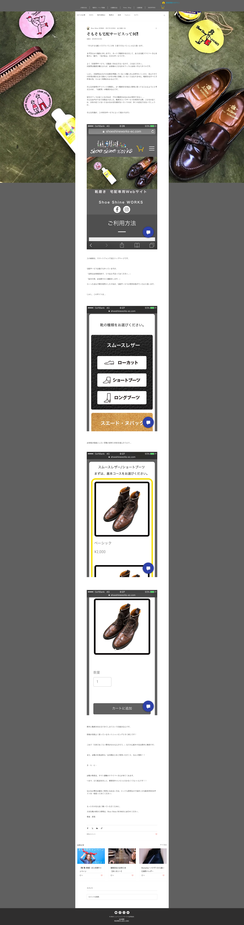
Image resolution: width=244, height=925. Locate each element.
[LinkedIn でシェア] (97, 828)
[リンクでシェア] (102, 828)
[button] (99, 7)
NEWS (91, 15)
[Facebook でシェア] (88, 828)
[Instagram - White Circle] (124, 912)
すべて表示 (163, 844)
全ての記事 (81, 15)
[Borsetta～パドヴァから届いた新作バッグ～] (153, 856)
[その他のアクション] (156, 28)
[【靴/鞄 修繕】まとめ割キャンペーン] (91, 856)
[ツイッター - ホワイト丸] (128, 912)
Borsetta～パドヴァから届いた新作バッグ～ (152, 869)
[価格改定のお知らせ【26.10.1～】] (122, 856)
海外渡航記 (101, 15)
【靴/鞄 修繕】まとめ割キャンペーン (91, 869)
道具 (119, 15)
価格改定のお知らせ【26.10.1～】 (118, 869)
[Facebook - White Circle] (120, 912)
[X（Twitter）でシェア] (92, 828)
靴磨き (111, 15)
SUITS (136, 15)
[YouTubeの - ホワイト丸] (116, 912)
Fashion (127, 15)
